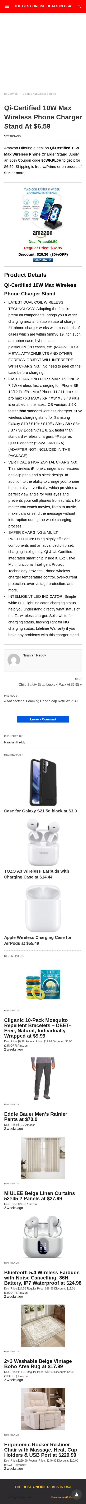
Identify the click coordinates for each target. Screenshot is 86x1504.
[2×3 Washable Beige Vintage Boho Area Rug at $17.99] (43, 1326)
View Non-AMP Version (64, 1497)
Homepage (11, 94)
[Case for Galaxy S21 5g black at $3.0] (43, 782)
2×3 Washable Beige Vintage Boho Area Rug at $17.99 (38, 1363)
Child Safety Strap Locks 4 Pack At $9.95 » (50, 684)
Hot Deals (11, 1010)
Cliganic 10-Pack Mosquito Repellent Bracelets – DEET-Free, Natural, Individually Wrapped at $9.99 (37, 1028)
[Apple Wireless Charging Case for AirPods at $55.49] (43, 908)
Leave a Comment (43, 719)
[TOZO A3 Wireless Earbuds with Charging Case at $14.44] (43, 842)
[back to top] (76, 1494)
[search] (79, 6)
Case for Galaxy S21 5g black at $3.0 (40, 811)
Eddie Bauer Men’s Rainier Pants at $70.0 (35, 1116)
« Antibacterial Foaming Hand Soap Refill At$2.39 (41, 701)
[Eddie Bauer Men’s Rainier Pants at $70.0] (43, 1078)
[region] (43, 48)
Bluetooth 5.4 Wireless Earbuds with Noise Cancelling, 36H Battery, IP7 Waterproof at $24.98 (42, 1278)
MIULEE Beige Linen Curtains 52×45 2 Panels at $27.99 (39, 1195)
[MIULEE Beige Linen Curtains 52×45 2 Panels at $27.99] (43, 1158)
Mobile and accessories (39, 94)
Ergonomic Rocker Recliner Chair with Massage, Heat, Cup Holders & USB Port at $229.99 (40, 1450)
